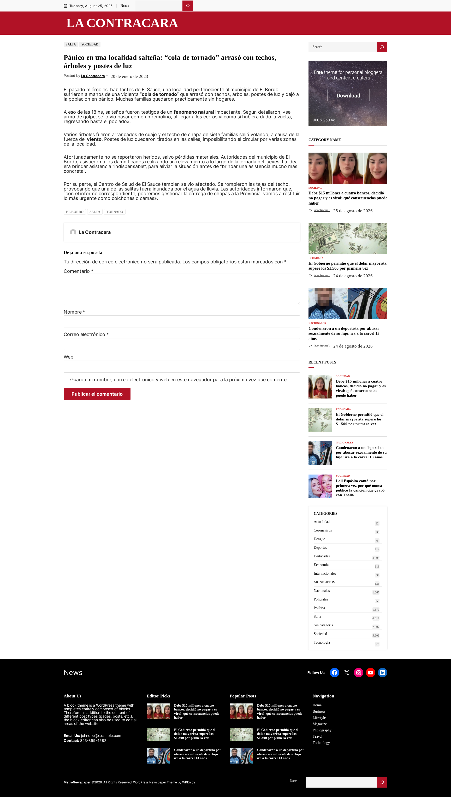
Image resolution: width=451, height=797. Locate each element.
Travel (317, 736)
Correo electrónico (86, 334)
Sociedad (89, 44)
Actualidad (322, 522)
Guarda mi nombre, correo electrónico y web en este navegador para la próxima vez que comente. (179, 379)
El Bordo (75, 212)
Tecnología (322, 642)
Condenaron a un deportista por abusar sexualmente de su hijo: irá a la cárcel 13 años (343, 333)
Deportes (320, 548)
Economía (315, 258)
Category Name (324, 140)
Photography (322, 730)
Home (317, 705)
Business (319, 711)
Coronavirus (323, 530)
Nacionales (317, 323)
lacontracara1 (322, 210)
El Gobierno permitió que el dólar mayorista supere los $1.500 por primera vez (347, 265)
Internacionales (325, 573)
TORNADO (114, 212)
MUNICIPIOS (324, 582)
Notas (125, 6)
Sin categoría (323, 625)
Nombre (74, 312)
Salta (71, 44)
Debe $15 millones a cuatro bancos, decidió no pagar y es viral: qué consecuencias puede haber (347, 198)
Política (319, 608)
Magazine (320, 724)
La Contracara (122, 23)
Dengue (319, 539)
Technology (321, 743)
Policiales (321, 599)
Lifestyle (319, 718)
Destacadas (322, 556)
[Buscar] (187, 6)
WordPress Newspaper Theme (155, 782)
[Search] (382, 47)
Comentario (78, 271)
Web (68, 357)
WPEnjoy (188, 782)
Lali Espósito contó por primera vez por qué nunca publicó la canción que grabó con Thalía (360, 488)
